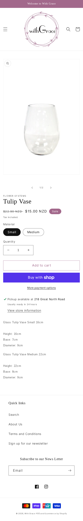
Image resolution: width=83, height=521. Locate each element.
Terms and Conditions (25, 434)
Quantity (9, 241)
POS (38, 513)
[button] (5, 29)
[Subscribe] (69, 470)
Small (12, 232)
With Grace (29, 513)
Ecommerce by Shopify (56, 513)
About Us (15, 424)
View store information (24, 310)
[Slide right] (51, 187)
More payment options (41, 287)
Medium (33, 232)
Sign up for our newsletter (28, 443)
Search (14, 414)
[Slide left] (32, 187)
